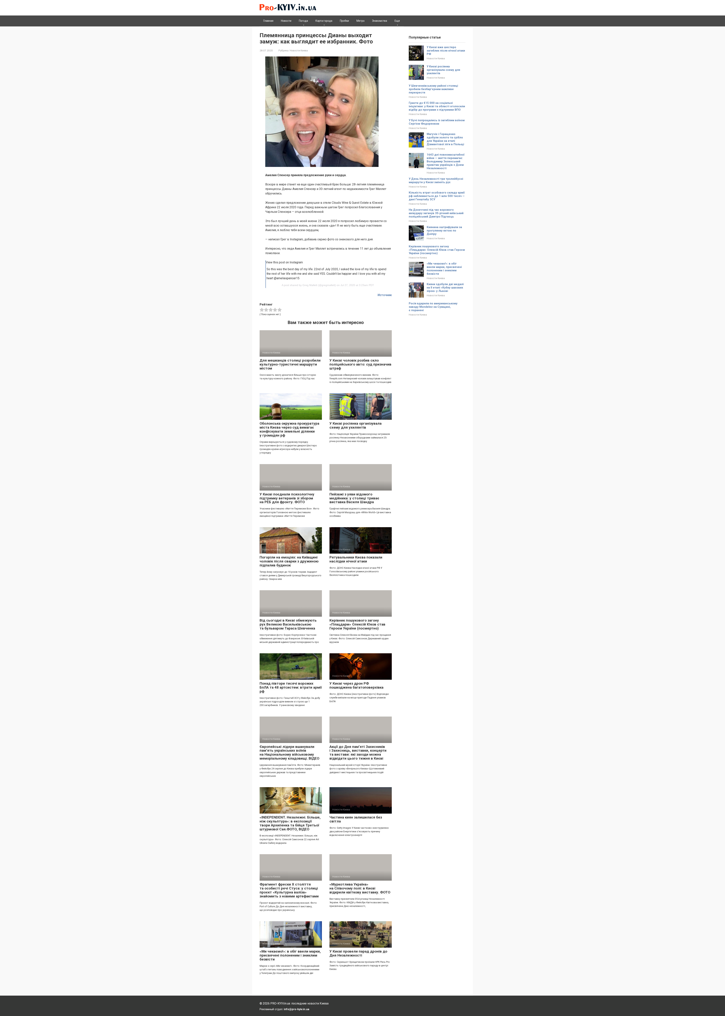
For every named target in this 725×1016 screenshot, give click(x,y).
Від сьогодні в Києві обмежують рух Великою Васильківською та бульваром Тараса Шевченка (288, 624)
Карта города (323, 20)
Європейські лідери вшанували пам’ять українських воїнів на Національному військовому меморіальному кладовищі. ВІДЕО (289, 752)
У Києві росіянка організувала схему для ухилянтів (355, 425)
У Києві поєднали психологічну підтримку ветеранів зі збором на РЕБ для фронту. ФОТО (287, 498)
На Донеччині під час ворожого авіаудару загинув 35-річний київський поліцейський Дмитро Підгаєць (436, 213)
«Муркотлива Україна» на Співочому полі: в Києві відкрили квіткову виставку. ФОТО (359, 888)
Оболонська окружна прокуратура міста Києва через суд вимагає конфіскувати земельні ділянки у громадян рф (289, 429)
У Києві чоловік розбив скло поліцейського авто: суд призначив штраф (360, 364)
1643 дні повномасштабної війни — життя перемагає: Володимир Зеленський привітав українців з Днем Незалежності (445, 161)
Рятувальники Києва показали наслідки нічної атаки (355, 559)
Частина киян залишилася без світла (355, 819)
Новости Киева (299, 50)
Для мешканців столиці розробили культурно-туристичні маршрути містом (290, 364)
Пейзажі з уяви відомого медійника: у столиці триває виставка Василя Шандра (354, 498)
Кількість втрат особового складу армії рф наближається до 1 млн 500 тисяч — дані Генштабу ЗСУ (437, 196)
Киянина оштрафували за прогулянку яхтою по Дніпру (444, 230)
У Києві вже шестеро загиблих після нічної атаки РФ (446, 51)
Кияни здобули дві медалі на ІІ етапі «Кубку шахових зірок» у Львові (445, 287)
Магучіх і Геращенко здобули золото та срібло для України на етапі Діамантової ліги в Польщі (445, 139)
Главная (268, 20)
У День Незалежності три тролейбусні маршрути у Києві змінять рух (436, 180)
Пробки (344, 20)
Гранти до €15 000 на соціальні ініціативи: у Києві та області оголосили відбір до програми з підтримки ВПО (437, 106)
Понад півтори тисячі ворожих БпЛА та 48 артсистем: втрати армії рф (291, 687)
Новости (286, 20)
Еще (397, 20)
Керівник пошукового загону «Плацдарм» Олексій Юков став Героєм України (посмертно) (357, 624)
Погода (303, 20)
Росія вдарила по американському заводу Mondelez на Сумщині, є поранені (433, 307)
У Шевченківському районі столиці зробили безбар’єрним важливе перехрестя (433, 89)
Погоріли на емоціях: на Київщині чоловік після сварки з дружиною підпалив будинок (289, 561)
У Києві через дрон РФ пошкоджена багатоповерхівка (356, 685)
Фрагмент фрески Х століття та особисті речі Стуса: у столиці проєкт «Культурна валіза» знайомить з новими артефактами (289, 890)
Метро (360, 20)
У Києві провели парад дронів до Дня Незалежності (358, 953)
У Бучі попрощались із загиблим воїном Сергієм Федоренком (437, 122)
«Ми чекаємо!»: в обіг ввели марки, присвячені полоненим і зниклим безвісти (290, 955)
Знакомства (379, 20)
